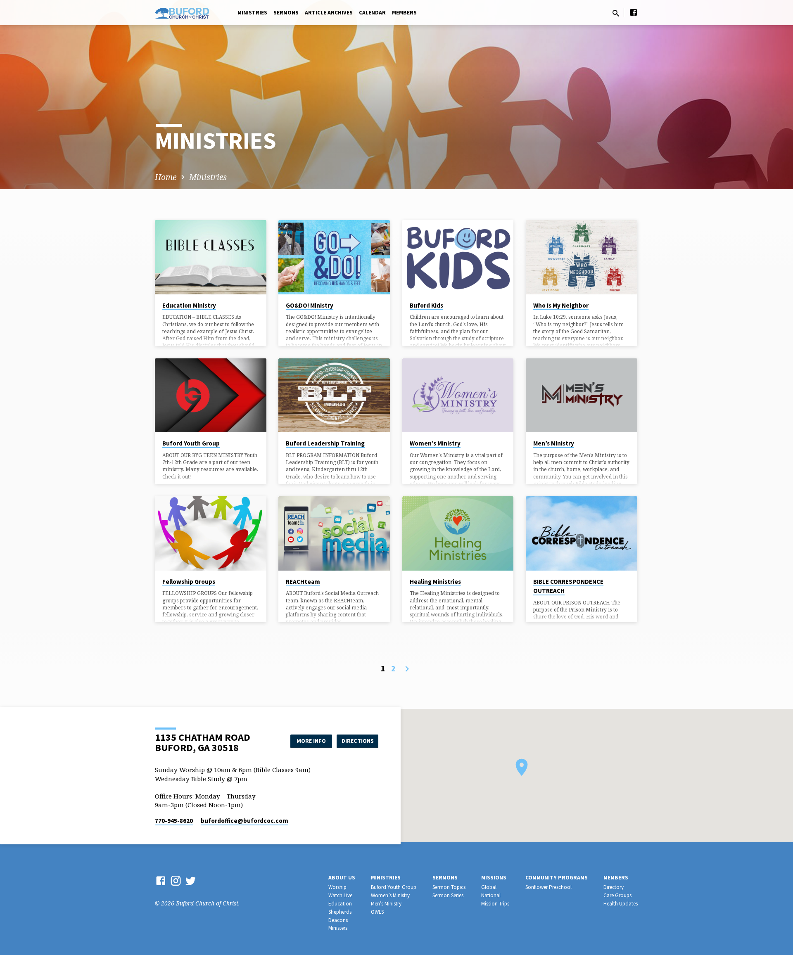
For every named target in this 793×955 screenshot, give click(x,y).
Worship (337, 887)
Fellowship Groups (188, 581)
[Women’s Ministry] (458, 395)
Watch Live (340, 895)
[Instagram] (176, 880)
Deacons (338, 920)
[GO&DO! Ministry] (334, 257)
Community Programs (556, 877)
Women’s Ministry (435, 443)
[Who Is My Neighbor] (581, 257)
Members (404, 12)
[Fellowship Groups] (210, 533)
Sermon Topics (448, 887)
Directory (613, 887)
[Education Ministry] (210, 257)
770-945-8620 (174, 821)
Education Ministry (189, 305)
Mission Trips (495, 903)
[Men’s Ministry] (581, 395)
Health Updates (620, 903)
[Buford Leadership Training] (334, 395)
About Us (341, 877)
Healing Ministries (435, 581)
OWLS (377, 911)
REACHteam (303, 581)
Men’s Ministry (553, 443)
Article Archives (329, 12)
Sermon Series (447, 895)
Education (340, 903)
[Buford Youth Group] (210, 395)
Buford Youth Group (191, 443)
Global (488, 887)
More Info (311, 740)
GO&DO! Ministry (309, 305)
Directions (358, 740)
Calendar (372, 12)
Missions (493, 877)
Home (165, 176)
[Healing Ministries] (458, 533)
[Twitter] (191, 880)
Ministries (252, 12)
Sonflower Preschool (548, 887)
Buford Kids (426, 305)
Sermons (286, 12)
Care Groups (617, 895)
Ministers (337, 927)
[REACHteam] (334, 533)
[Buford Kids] (458, 257)
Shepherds (339, 911)
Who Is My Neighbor (561, 305)
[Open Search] (615, 13)
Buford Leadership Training (325, 443)
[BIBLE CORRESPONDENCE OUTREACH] (581, 533)
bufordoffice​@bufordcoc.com (244, 821)
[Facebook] (633, 12)
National (491, 895)
